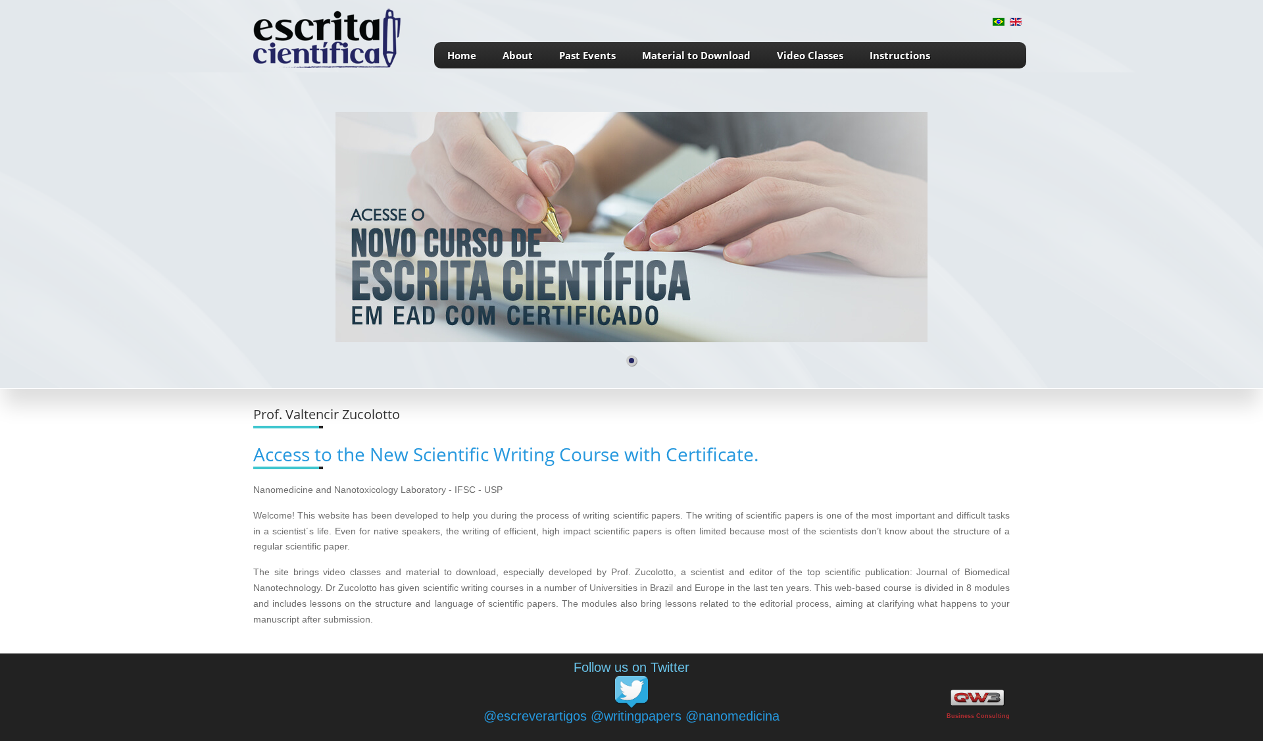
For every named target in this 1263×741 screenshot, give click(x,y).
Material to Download (696, 55)
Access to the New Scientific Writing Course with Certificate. (505, 454)
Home (461, 55)
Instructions (900, 55)
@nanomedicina (732, 716)
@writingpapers (636, 716)
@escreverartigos (535, 716)
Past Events (587, 55)
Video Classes (810, 55)
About (518, 55)
